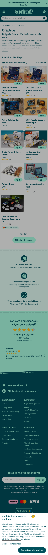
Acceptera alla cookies (32, 550)
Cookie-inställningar (11, 543)
